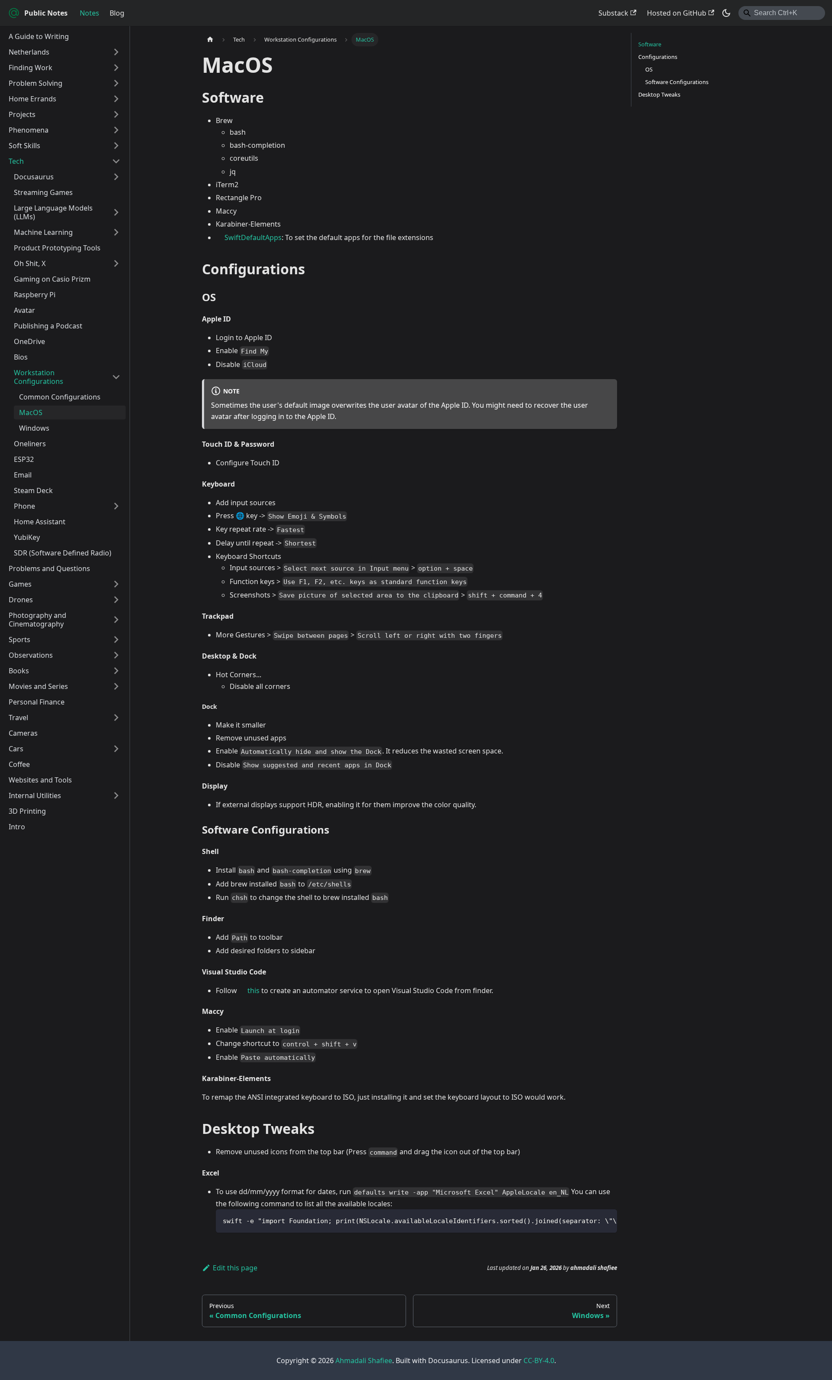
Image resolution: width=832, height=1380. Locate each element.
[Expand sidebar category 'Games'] (116, 584)
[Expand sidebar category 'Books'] (116, 671)
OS (649, 69)
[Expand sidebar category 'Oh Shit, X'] (116, 263)
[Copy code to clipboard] (606, 1220)
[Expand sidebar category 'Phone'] (116, 506)
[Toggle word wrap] (590, 1220)
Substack (613, 13)
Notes (89, 13)
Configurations (657, 57)
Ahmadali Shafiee (363, 1360)
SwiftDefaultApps (253, 237)
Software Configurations (676, 82)
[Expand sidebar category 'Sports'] (116, 639)
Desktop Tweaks (659, 94)
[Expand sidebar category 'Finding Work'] (116, 68)
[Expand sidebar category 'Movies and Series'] (116, 686)
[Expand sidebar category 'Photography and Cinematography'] (116, 619)
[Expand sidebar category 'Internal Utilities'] (116, 795)
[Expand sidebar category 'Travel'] (116, 717)
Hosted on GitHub (676, 13)
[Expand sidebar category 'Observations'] (116, 655)
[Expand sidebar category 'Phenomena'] (116, 130)
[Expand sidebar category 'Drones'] (116, 600)
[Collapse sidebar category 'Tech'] (116, 161)
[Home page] (210, 39)
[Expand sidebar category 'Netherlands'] (116, 52)
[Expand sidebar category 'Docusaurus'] (116, 177)
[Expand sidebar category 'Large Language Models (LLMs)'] (116, 212)
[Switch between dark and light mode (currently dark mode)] (726, 13)
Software (649, 44)
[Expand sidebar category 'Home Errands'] (116, 99)
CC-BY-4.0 (538, 1360)
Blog (117, 13)
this (253, 990)
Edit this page (235, 1268)
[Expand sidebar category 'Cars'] (116, 749)
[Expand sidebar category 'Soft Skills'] (116, 146)
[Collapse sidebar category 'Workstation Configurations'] (116, 377)
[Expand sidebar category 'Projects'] (116, 114)
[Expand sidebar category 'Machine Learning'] (116, 232)
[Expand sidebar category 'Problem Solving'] (116, 83)
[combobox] (781, 13)
